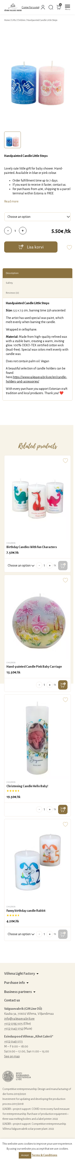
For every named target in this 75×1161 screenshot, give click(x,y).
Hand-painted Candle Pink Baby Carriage (34, 666)
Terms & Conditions (44, 1155)
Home (7, 20)
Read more (11, 201)
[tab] (12, 140)
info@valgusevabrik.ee (19, 1018)
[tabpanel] (37, 78)
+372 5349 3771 (13, 1041)
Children (21, 20)
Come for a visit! (31, 7)
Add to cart (63, 685)
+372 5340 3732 (13, 1028)
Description (12, 273)
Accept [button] (25, 1155)
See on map (12, 1056)
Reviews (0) (12, 293)
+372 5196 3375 (13, 1023)
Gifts (13, 20)
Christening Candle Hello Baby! (27, 786)
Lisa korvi (35, 247)
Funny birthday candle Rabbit (25, 910)
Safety (9, 283)
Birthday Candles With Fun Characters (31, 547)
